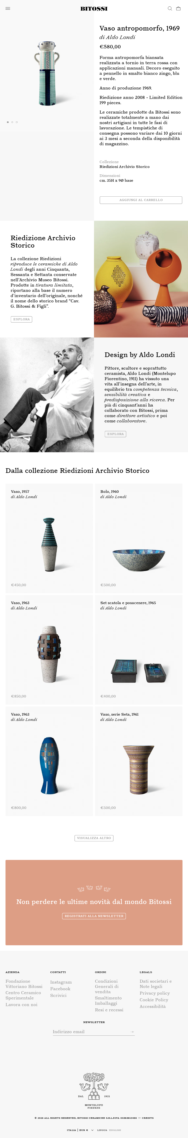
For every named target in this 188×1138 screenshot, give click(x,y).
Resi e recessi (109, 1009)
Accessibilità (153, 1006)
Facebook (60, 988)
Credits (148, 1117)
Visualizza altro (94, 838)
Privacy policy (155, 993)
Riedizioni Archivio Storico (125, 167)
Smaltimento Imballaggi (108, 1001)
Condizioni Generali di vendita (107, 986)
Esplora (21, 319)
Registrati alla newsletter (94, 916)
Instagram (61, 982)
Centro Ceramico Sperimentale (23, 995)
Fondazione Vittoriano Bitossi (24, 984)
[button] (8, 8)
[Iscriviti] (130, 1031)
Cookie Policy (154, 999)
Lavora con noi (21, 1004)
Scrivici (58, 995)
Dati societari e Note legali (156, 984)
